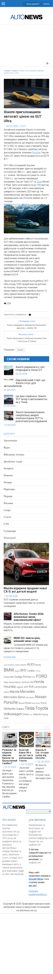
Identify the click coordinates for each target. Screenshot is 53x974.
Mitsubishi (30, 697)
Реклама (8, 503)
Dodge (18, 676)
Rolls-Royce (36, 703)
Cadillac (31, 670)
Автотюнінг (10, 440)
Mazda (14, 692)
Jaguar (19, 687)
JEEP (26, 687)
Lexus (6, 692)
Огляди (8, 482)
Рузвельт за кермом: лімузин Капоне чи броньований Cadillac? (9, 757)
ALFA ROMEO (9, 665)
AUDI (31, 664)
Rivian (28, 703)
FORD (41, 676)
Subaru (20, 708)
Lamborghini (40, 686)
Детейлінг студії (13, 461)
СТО (6, 523)
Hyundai (10, 687)
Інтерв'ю (8, 468)
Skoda (43, 703)
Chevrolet (9, 677)
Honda (39, 682)
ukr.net (33, 885)
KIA (31, 686)
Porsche (36, 152)
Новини (15, 71)
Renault (21, 703)
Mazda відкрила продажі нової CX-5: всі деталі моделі (25, 589)
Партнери (9, 489)
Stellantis (10, 708)
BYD (23, 670)
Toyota (41, 708)
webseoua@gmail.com (41, 838)
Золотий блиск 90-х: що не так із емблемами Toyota (26, 755)
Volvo (26, 714)
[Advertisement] (26, 42)
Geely (6, 682)
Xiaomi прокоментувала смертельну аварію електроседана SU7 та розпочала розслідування (31, 417)
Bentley (38, 665)
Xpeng (45, 714)
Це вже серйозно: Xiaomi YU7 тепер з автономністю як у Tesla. (31, 399)
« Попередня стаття (26, 321)
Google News (36, 879)
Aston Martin (20, 665)
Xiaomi (20, 350)
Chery (38, 671)
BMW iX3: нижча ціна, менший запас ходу (27, 639)
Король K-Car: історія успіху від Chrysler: (42, 754)
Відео (7, 447)
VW (31, 715)
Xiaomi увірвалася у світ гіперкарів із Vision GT (30, 368)
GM (31, 682)
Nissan (41, 697)
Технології (10, 537)
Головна (7, 71)
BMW (9, 670)
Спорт (7, 510)
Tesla (39, 181)
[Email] (30, 314)
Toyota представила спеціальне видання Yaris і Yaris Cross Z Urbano (26, 339)
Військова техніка (14, 454)
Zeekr (6, 718)
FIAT (33, 677)
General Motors (15, 682)
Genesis (25, 682)
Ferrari (27, 676)
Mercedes (27, 691)
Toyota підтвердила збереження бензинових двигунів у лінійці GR (26, 326)
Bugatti (17, 671)
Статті (7, 516)
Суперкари (10, 530)
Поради (8, 496)
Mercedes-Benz (14, 697)
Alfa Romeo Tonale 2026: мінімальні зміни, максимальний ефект (29, 616)
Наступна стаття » (26, 334)
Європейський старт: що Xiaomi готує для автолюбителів (24, 383)
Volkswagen (13, 714)
